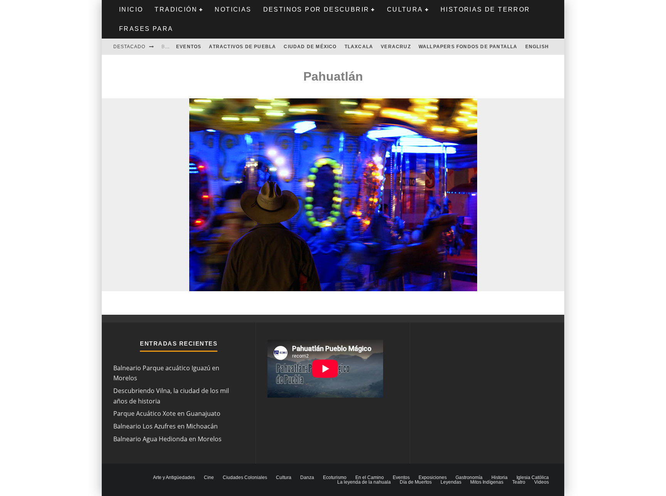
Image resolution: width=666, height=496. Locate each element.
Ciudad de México (310, 46)
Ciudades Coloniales (245, 477)
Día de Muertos (416, 482)
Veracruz (396, 46)
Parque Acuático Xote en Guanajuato (166, 413)
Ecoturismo (334, 477)
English (537, 46)
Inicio (131, 9)
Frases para (146, 28)
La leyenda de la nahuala (364, 482)
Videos (541, 482)
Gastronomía (469, 477)
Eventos (188, 46)
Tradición (176, 9)
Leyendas (451, 482)
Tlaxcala (359, 46)
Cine (209, 477)
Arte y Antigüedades (174, 477)
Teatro (518, 482)
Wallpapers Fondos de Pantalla (468, 46)
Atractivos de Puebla (242, 46)
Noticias (233, 9)
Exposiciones (433, 477)
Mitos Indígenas (486, 482)
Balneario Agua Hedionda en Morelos (167, 439)
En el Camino (369, 477)
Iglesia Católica (532, 477)
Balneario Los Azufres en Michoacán (165, 426)
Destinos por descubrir (316, 9)
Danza (307, 477)
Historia (499, 477)
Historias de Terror (485, 9)
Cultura (405, 9)
